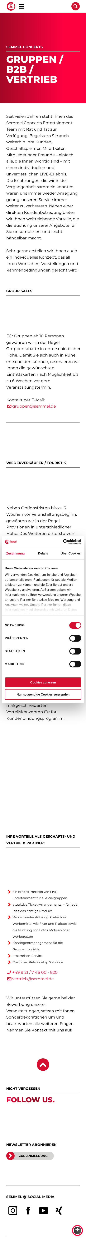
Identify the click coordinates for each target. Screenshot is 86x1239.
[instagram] (13, 1210)
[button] (77, 1230)
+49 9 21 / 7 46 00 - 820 (35, 972)
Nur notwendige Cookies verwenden (43, 694)
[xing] (59, 1210)
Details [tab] (43, 553)
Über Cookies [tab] (71, 553)
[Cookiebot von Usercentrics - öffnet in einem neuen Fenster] (63, 541)
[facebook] (28, 1210)
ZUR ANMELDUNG (33, 1156)
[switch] (75, 638)
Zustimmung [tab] (15, 553)
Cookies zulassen (43, 682)
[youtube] (43, 1210)
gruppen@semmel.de (34, 406)
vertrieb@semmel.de (33, 978)
